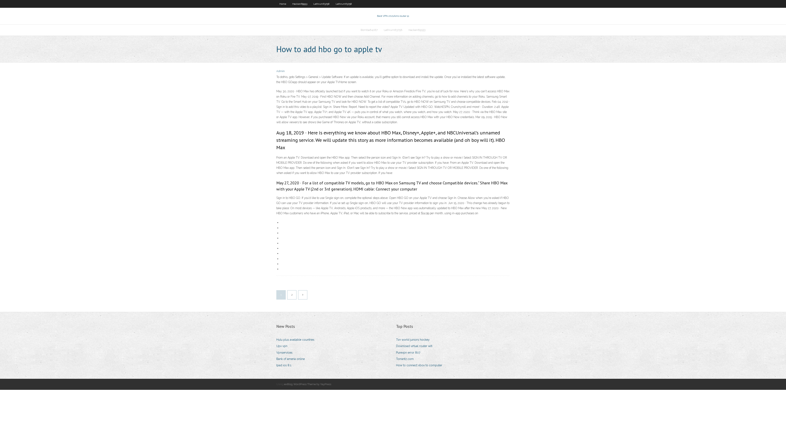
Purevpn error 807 (408, 352)
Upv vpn (281, 346)
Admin (280, 71)
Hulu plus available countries (295, 339)
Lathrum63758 (321, 3)
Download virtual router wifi (414, 346)
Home (282, 3)
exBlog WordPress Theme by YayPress (307, 384)
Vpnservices (284, 352)
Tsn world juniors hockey (413, 339)
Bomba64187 (369, 30)
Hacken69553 (299, 3)
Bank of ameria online (290, 359)
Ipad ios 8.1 (283, 365)
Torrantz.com (405, 359)
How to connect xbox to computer (419, 365)
